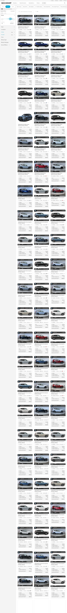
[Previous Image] (19, 20)
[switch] (6, 9)
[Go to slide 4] (26, 24)
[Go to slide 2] (23, 24)
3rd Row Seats (39, 6)
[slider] (2, 19)
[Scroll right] (66, 7)
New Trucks (19, 6)
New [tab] (3, 6)
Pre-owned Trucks (55, 6)
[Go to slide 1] (22, 24)
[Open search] (65, 3)
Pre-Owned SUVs (47, 6)
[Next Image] (31, 20)
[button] (19, 20)
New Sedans (31, 6)
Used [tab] (13, 6)
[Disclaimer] (35, 31)
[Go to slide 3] (25, 24)
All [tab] (7, 6)
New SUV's (25, 6)
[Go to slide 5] (28, 24)
